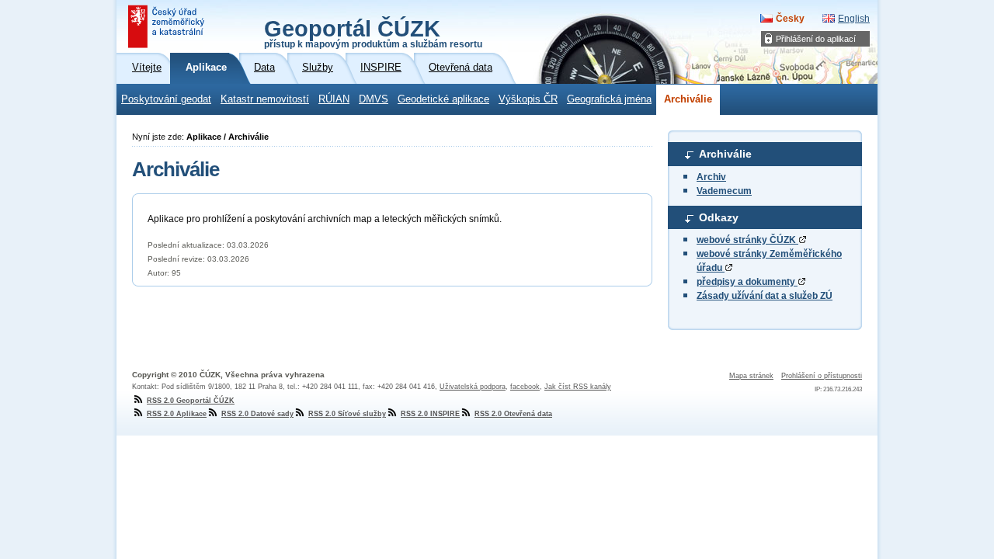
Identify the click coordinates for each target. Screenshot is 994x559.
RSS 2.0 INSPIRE (430, 414)
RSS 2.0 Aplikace (177, 414)
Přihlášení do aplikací (816, 38)
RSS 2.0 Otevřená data (513, 414)
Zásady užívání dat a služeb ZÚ (764, 295)
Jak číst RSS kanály (577, 387)
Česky (790, 18)
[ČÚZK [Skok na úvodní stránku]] (167, 26)
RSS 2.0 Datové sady (257, 414)
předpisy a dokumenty (747, 281)
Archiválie (688, 99)
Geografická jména (609, 99)
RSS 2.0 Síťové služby (347, 414)
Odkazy (719, 217)
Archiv (711, 177)
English (854, 18)
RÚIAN (333, 99)
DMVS (373, 99)
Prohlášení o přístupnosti (821, 376)
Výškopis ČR (528, 99)
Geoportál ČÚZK (373, 32)
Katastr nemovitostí (265, 99)
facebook (525, 387)
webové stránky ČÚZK (747, 239)
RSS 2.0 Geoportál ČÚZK (191, 400)
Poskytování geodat (166, 99)
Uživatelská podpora (473, 387)
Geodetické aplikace (443, 99)
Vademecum (724, 191)
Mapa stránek (751, 376)
